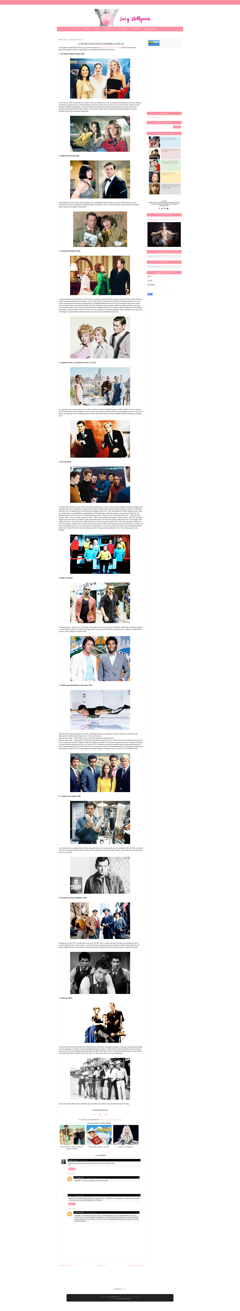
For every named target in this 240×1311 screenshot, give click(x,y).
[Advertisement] (161, 80)
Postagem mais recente (66, 1265)
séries (120, 1119)
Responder (72, 1169)
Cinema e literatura (150, 29)
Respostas (71, 1173)
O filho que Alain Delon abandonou (168, 173)
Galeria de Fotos (109, 29)
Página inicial (101, 1265)
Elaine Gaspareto (124, 1298)
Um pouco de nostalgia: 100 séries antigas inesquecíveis (170, 162)
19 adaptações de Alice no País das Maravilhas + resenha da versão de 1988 (171, 186)
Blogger (124, 1289)
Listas (116, 1119)
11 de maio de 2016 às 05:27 (79, 1195)
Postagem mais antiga (136, 1265)
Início (77, 29)
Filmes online (135, 29)
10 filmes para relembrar (106, 1119)
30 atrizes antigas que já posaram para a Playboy (169, 138)
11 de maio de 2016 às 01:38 (83, 1160)
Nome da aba (13, 2)
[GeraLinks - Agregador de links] (153, 45)
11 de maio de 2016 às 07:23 (91, 1177)
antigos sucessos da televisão (110, 47)
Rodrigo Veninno (73, 1160)
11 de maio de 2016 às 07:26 (91, 1212)
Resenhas (87, 29)
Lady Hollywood (79, 1177)
